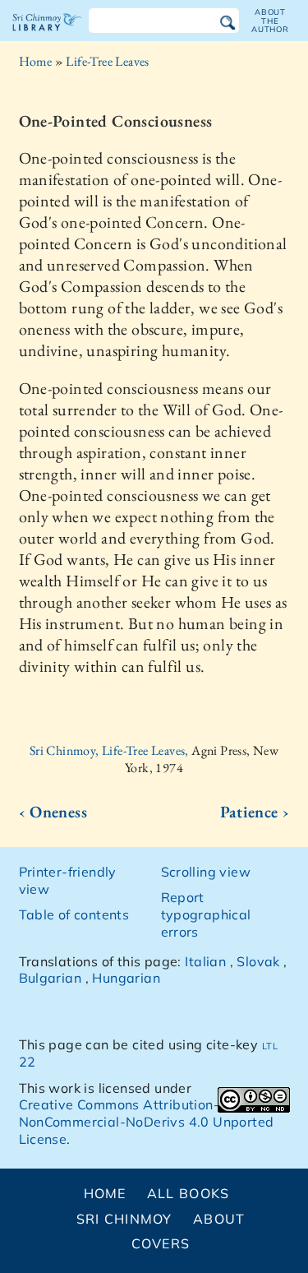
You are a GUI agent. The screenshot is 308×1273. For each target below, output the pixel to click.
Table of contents (74, 914)
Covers (161, 1243)
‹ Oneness (53, 811)
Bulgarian (50, 978)
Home (36, 61)
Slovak (258, 961)
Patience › (255, 811)
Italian (205, 961)
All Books (188, 1193)
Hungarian (126, 978)
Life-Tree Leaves (107, 61)
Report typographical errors (206, 914)
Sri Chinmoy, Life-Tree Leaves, (110, 750)
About (219, 1219)
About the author (270, 20)
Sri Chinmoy (124, 1219)
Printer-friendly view (68, 880)
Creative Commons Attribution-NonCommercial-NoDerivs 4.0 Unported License (146, 1121)
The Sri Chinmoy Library (47, 36)
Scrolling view (206, 871)
